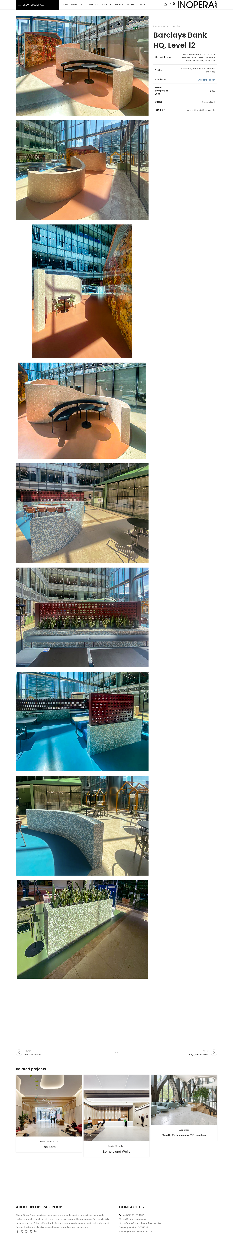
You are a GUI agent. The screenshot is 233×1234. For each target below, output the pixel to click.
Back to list (116, 1052)
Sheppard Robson (206, 79)
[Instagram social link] (26, 1231)
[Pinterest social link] (31, 1231)
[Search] (165, 5)
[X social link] (21, 1231)
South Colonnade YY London (184, 1135)
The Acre (49, 1147)
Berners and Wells (116, 1151)
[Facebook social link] (17, 1231)
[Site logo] (197, 4)
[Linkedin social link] (35, 1231)
